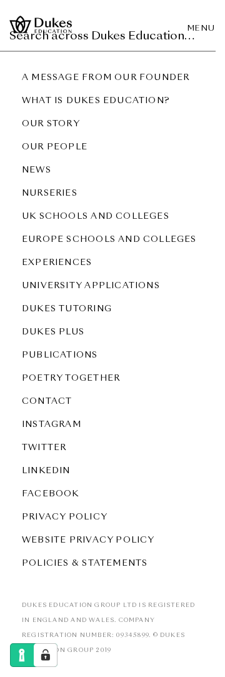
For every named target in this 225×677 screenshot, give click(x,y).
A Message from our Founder (105, 78)
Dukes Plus (53, 332)
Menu (202, 29)
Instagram (51, 425)
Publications (60, 355)
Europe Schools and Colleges (109, 240)
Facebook (50, 494)
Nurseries (50, 193)
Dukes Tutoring (67, 309)
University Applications (91, 286)
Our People (55, 147)
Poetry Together (71, 378)
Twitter (44, 448)
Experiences (57, 263)
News (36, 170)
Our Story (51, 124)
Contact (47, 402)
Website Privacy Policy (88, 540)
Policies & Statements (85, 563)
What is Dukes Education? (96, 101)
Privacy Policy (65, 517)
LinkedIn (46, 471)
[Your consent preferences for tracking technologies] (46, 655)
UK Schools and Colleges (95, 217)
